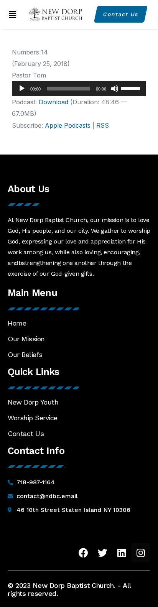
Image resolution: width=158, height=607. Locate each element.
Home (17, 323)
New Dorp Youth (33, 402)
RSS (102, 125)
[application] (79, 88)
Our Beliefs (25, 354)
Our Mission (26, 339)
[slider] (131, 88)
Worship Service (33, 418)
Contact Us (26, 433)
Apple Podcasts (68, 125)
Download (53, 102)
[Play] (22, 88)
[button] (12, 14)
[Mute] (114, 88)
